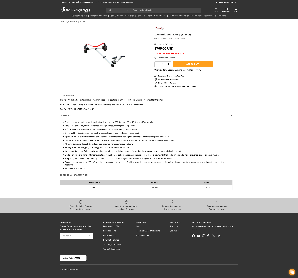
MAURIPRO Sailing (71, 269)
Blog (138, 226)
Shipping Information (112, 244)
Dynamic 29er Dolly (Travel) (75, 22)
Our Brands (174, 231)
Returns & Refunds (111, 240)
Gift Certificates (142, 235)
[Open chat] (292, 272)
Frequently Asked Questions (148, 231)
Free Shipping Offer (111, 226)
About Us (174, 226)
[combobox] (153, 10)
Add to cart (192, 64)
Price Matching (109, 231)
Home (62, 22)
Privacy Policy (109, 235)
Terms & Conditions (111, 249)
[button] (236, 10)
